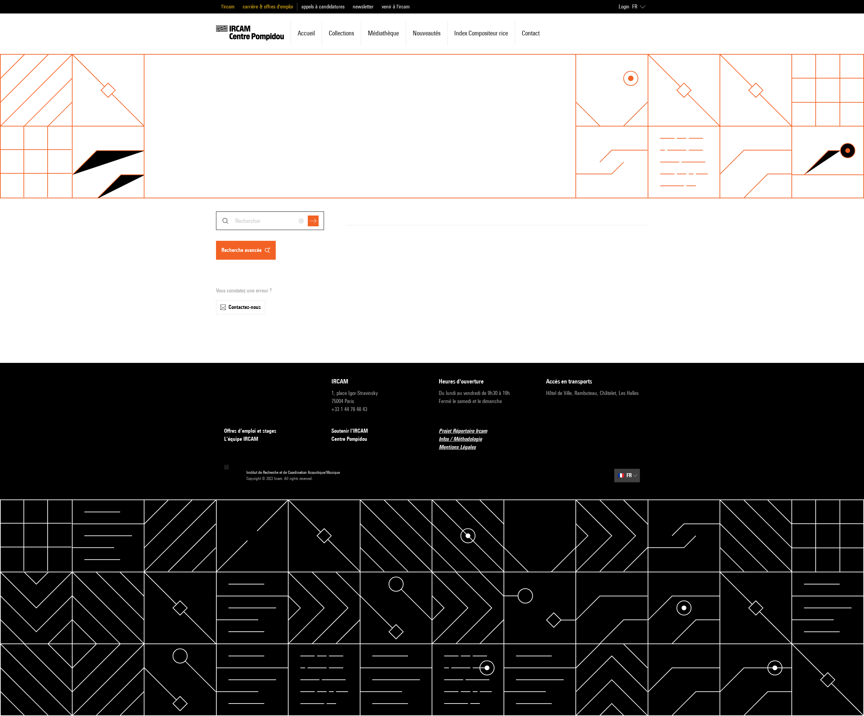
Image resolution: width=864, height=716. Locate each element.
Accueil (306, 33)
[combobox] (270, 220)
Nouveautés (426, 33)
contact (531, 33)
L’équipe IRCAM (241, 439)
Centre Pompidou (349, 439)
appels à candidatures (323, 6)
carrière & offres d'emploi (268, 6)
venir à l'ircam (396, 6)
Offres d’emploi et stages (250, 431)
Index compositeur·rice (481, 33)
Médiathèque (383, 33)
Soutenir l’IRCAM (349, 431)
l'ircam (228, 6)
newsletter (363, 6)
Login (624, 6)
